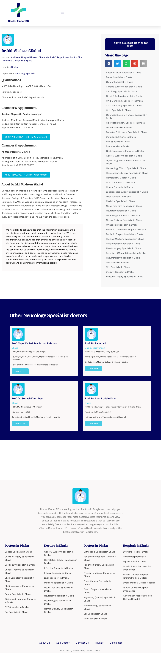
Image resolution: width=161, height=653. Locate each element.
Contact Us (82, 642)
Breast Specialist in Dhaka (119, 77)
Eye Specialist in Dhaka (118, 146)
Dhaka (14, 67)
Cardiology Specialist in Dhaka (121, 91)
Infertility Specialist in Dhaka (120, 182)
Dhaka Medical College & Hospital (56, 57)
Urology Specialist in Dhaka (120, 271)
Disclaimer (116, 642)
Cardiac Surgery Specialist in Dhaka (124, 86)
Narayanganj (98, 347)
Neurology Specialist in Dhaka (121, 210)
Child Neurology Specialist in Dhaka (124, 105)
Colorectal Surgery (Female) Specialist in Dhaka (126, 116)
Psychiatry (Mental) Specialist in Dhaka (126, 253)
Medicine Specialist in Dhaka (120, 201)
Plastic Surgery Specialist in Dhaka (123, 248)
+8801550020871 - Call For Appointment (26, 174)
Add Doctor (62, 642)
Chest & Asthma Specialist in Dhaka (124, 96)
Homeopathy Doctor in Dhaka (121, 177)
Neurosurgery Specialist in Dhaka (123, 215)
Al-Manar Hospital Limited (24, 57)
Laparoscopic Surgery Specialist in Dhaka (127, 191)
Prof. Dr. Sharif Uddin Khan (101, 398)
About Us (44, 642)
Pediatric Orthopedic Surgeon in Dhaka (126, 229)
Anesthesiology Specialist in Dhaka (123, 72)
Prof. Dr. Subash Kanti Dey (27, 398)
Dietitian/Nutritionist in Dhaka (121, 136)
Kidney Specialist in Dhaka (119, 187)
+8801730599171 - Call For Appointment (26, 137)
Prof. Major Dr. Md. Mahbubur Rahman (34, 343)
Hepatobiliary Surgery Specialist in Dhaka (127, 173)
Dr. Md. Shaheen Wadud (21, 50)
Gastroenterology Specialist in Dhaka (125, 151)
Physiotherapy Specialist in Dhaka (123, 243)
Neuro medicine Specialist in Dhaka (124, 206)
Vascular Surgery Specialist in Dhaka (124, 276)
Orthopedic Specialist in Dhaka (122, 224)
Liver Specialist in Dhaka (118, 196)
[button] (62, 13)
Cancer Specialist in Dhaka (119, 82)
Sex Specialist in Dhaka (118, 262)
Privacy (99, 642)
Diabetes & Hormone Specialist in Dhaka (126, 132)
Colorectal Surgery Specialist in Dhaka (125, 122)
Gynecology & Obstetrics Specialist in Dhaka (125, 162)
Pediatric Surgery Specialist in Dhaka (124, 234)
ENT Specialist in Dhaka (118, 141)
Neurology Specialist (25, 73)
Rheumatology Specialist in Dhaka (123, 257)
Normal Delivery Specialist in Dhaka (124, 220)
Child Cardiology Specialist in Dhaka (124, 100)
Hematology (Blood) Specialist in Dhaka (126, 168)
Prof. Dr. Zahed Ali (95, 343)
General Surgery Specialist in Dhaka (124, 155)
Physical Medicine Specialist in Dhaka (125, 238)
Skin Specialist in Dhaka (118, 267)
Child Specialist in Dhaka (118, 110)
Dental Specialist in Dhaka (119, 127)
